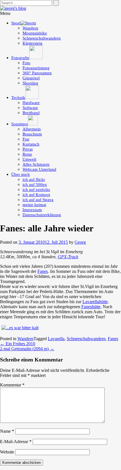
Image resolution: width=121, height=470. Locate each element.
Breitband (31, 112)
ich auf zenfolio (36, 189)
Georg (80, 242)
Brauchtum (32, 134)
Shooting (30, 83)
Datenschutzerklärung (42, 215)
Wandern (30, 28)
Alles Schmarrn (36, 164)
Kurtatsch (31, 144)
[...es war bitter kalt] (20, 327)
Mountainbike (35, 33)
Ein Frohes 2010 (17, 343)
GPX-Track (68, 256)
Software (30, 107)
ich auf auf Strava (38, 199)
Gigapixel (31, 78)
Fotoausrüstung (36, 68)
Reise (27, 154)
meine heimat (34, 204)
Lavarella (56, 338)
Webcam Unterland (39, 169)
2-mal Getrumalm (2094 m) (27, 348)
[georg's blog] (13, 8)
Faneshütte (90, 306)
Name (7, 431)
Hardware (31, 102)
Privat (28, 149)
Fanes (42, 271)
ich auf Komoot (36, 194)
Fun (26, 139)
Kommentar (12, 385)
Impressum (32, 210)
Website (7, 452)
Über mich (20, 174)
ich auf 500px (35, 184)
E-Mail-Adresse (16, 441)
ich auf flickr (34, 179)
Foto (26, 63)
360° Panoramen (37, 73)
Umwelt (29, 159)
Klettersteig (32, 43)
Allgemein (32, 129)
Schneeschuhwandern (42, 38)
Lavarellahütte (95, 301)
